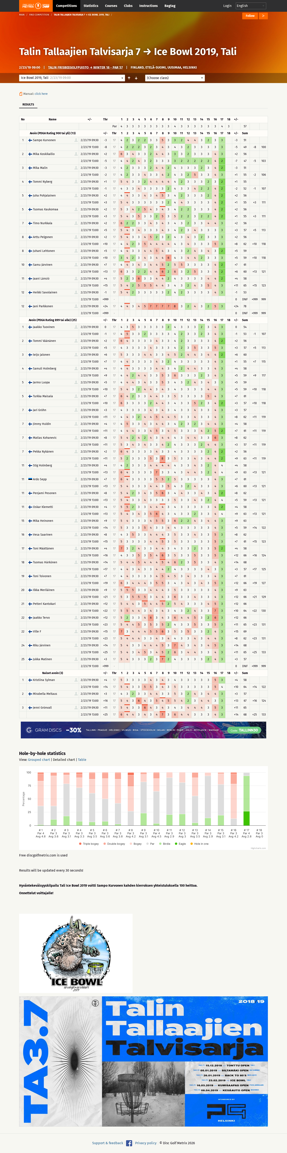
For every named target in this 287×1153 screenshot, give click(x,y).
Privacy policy (146, 1143)
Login (227, 6)
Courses (111, 6)
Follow (250, 16)
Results (28, 104)
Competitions (66, 6)
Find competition (39, 14)
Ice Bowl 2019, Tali (195, 52)
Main (22, 14)
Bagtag (170, 6)
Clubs (128, 6)
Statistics (91, 6)
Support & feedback (107, 1143)
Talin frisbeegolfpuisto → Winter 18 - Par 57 (85, 67)
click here (41, 94)
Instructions (148, 6)
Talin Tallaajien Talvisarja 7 (79, 52)
